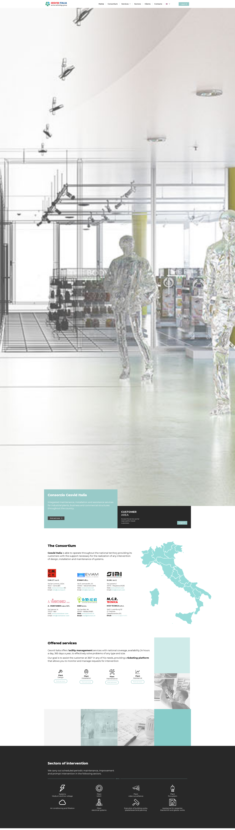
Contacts (158, 4)
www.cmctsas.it (58, 588)
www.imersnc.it (88, 613)
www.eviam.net (87, 588)
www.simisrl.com (117, 588)
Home (101, 4)
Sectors (137, 4)
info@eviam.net (88, 590)
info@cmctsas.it (58, 590)
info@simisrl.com (118, 590)
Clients (148, 4)
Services (125, 4)
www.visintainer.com (60, 613)
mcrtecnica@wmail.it (120, 615)
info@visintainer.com (60, 616)
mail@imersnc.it (88, 616)
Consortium (113, 4)
